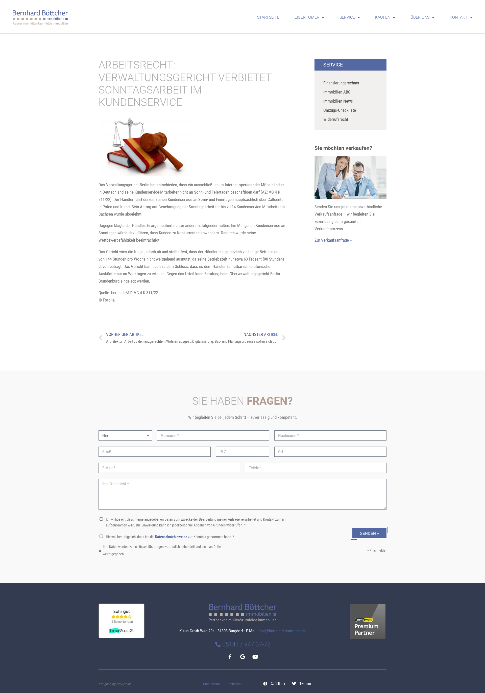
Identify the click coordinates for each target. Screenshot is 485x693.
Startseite (268, 17)
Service (347, 17)
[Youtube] (255, 656)
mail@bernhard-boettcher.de (282, 630)
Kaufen (382, 17)
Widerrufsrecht (335, 119)
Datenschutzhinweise (171, 537)
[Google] (242, 656)
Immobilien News (338, 101)
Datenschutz (212, 684)
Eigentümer (307, 17)
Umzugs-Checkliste (339, 110)
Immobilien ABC (337, 92)
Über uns (419, 17)
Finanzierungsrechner (341, 82)
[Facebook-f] (229, 656)
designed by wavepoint (115, 684)
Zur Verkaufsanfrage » (333, 240)
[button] (274, 683)
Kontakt (459, 17)
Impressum (235, 684)
